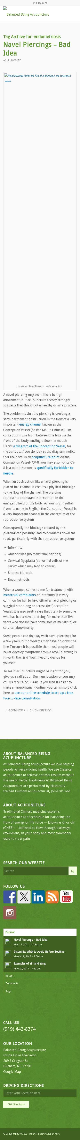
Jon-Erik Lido (42, 710)
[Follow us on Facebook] (9, 896)
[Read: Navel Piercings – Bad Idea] (8, 941)
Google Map (12, 1072)
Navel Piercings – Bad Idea (30, 939)
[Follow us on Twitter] (24, 896)
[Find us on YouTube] (66, 896)
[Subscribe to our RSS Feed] (52, 896)
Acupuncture (12, 60)
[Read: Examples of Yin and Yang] (8, 965)
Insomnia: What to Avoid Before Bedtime (39, 951)
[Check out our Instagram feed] (9, 912)
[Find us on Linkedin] (38, 896)
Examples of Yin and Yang (30, 963)
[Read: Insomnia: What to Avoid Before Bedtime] (8, 953)
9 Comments (16, 710)
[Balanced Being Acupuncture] (32, 14)
